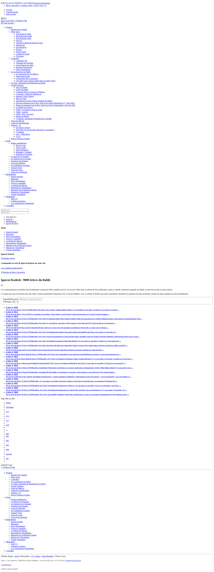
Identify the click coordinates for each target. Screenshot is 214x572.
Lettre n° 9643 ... (69, 366)
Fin (7, 458)
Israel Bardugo (48, 556)
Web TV (14, 199)
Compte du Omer (22, 54)
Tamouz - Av (16, 125)
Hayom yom (21, 145)
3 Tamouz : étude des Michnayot (28, 94)
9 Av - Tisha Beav (23, 134)
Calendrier (15, 58)
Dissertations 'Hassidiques (21, 188)
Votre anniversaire (23, 76)
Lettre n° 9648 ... (66, 389)
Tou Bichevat (21, 47)
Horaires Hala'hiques (41, 3)
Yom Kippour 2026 (23, 38)
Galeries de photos (18, 201)
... (6, 430)
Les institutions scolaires (20, 165)
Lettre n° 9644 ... (61, 371)
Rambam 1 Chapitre (24, 152)
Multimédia (10, 197)
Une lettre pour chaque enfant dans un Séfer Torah (35, 81)
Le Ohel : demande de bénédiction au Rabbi (28, 83)
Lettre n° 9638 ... (67, 344)
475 (7, 412)
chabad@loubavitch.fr (73, 560)
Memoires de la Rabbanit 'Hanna (24, 190)
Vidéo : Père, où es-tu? (25, 114)
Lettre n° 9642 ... (66, 362)
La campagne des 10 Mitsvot (27, 74)
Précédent (10, 407)
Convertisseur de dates (24, 65)
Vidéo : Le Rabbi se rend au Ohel (29, 110)
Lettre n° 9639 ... (55, 349)
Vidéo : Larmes (22, 112)
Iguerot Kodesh (17, 177)
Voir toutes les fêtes (23, 34)
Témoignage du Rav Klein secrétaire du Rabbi (34, 101)
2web (16, 556)
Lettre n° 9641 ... (69, 357)
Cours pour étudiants (19, 172)
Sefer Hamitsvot (22, 150)
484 (7, 450)
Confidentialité (6, 565)
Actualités (10, 206)
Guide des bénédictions (20, 123)
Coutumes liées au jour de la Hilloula (30, 92)
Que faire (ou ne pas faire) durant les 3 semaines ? (35, 130)
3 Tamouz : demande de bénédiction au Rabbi (34, 119)
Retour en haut (9, 467)
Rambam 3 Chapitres (24, 154)
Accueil (9, 10)
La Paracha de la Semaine (21, 159)
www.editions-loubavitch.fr (11, 268)
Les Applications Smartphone (22, 203)
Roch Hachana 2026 (24, 36)
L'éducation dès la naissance (27, 79)
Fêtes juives (15, 32)
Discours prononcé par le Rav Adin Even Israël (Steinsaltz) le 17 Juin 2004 (45, 103)
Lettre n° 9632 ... (74, 317)
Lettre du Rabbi (22, 90)
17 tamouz (20, 132)
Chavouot (20, 56)
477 (7, 421)
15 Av (18, 136)
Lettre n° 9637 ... (63, 340)
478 (7, 425)
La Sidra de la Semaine (20, 157)
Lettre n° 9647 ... (63, 384)
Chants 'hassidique (18, 194)
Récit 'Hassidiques (18, 181)
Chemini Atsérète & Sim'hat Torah (29, 43)
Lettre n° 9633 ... (61, 322)
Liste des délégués (18, 163)
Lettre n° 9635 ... (61, 331)
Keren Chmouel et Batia (20, 139)
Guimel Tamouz (17, 85)
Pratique (9, 27)
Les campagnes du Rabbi (21, 72)
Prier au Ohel (21, 99)
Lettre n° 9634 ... (57, 326)
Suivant (9, 454)
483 (7, 445)
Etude (8, 141)
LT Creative (35, 556)
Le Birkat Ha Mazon (19, 185)
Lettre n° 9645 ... (68, 375)
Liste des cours (17, 170)
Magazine (15, 179)
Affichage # (8, 302)
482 (7, 441)
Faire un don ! (8, 23)
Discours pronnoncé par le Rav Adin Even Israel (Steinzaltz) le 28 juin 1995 (45, 105)
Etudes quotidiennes (19, 143)
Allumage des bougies (24, 63)
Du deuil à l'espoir (23, 128)
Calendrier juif (21, 61)
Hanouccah (20, 45)
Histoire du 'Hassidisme (20, 192)
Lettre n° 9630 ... (62, 308)
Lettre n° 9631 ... (58, 313)
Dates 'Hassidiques (23, 70)
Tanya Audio (21, 148)
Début (8, 403)
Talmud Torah (16, 168)
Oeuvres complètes (18, 183)
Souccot (19, 41)
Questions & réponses (19, 161)
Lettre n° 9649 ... (67, 393)
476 (7, 416)
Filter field (11, 299)
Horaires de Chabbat (19, 29)
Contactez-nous (12, 12)
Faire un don (11, 14)
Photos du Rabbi (22, 116)
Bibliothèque (11, 174)
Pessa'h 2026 (21, 52)
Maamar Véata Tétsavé (25, 96)
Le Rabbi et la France (24, 107)
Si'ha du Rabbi (21, 87)
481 (7, 436)
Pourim (19, 50)
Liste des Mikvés (17, 121)
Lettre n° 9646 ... (61, 380)
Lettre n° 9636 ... (73, 335)
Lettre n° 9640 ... (63, 353)
